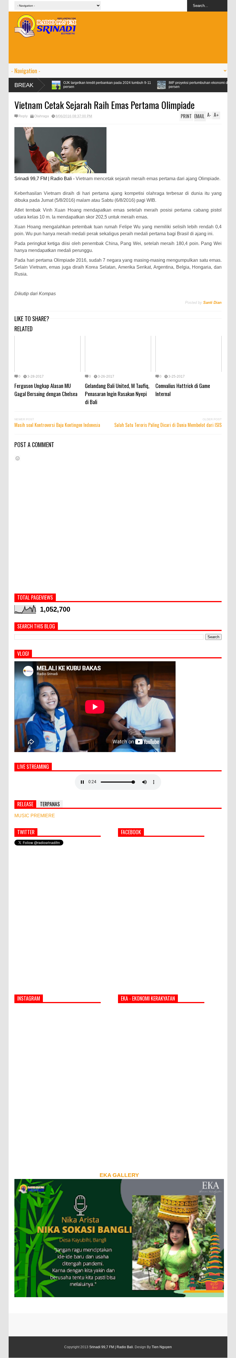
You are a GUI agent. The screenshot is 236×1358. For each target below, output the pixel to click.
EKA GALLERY (119, 1175)
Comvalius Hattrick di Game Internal (182, 389)
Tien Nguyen (162, 1347)
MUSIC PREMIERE (34, 815)
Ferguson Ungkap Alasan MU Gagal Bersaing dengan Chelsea (45, 389)
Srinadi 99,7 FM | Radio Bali (111, 1347)
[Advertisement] (118, 50)
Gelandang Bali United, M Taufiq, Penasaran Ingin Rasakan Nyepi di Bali (117, 393)
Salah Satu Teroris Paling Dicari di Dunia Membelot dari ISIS (168, 424)
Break (23, 85)
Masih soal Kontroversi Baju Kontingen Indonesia (57, 424)
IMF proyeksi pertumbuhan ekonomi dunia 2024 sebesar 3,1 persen (158, 85)
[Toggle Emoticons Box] (17, 458)
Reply (23, 116)
